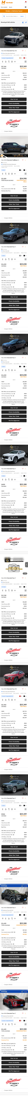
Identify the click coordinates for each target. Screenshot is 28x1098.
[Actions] (25, 50)
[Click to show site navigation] (25, 7)
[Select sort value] (25, 22)
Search (22, 16)
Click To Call (14, 99)
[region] (14, 84)
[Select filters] (23, 22)
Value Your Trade (14, 108)
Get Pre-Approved (14, 112)
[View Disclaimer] (15, 61)
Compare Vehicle (8, 131)
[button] (26, 37)
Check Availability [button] (14, 103)
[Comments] (26, 62)
